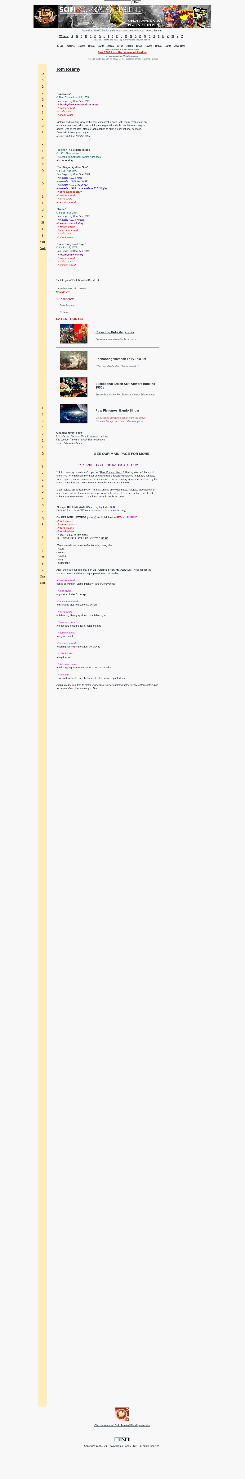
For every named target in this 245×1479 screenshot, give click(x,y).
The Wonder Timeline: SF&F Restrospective (80, 439)
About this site (154, 30)
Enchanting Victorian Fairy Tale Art (121, 359)
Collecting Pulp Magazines (115, 332)
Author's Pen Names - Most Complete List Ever (82, 436)
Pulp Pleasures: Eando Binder (117, 410)
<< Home (64, 312)
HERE (104, 538)
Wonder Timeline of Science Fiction (120, 493)
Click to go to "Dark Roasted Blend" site (78, 280)
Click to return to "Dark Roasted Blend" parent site (122, 1425)
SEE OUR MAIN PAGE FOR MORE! (122, 454)
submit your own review (69, 496)
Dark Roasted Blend (111, 472)
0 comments (80, 288)
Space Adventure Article (69, 443)
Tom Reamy (68, 69)
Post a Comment (67, 305)
